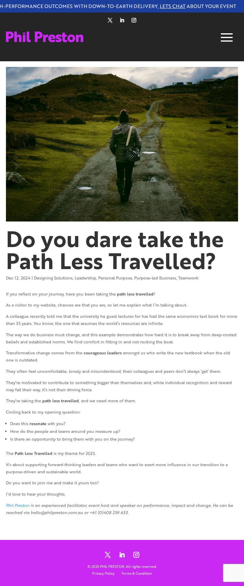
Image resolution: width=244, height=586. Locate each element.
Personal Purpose (115, 278)
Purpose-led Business (155, 278)
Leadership (85, 278)
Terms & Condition (136, 573)
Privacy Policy (103, 573)
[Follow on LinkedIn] (122, 20)
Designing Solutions (53, 278)
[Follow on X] (110, 20)
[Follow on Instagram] (134, 20)
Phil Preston (17, 505)
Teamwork (188, 278)
